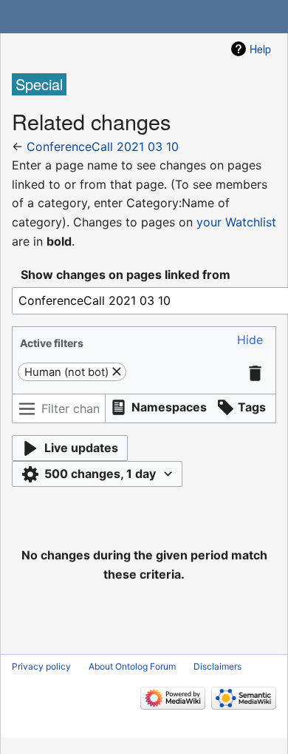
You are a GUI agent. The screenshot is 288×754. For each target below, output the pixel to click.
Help (260, 48)
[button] (250, 340)
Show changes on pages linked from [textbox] (125, 274)
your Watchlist (236, 222)
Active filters (51, 343)
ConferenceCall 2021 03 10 (103, 146)
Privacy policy (41, 666)
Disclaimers (217, 666)
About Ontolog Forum (132, 666)
